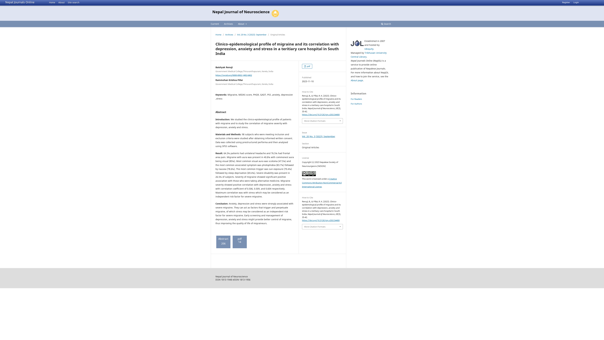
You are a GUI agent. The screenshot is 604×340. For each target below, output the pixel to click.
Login (576, 2)
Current (215, 23)
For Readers (356, 99)
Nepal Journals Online (19, 2)
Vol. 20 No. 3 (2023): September (251, 34)
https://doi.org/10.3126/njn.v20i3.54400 (321, 114)
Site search (73, 2)
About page (357, 80)
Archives (228, 23)
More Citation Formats (314, 120)
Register (566, 2)
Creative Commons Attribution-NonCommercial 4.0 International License (322, 182)
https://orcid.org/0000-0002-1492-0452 (233, 75)
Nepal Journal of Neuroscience (241, 11)
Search (387, 23)
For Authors (356, 103)
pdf (308, 66)
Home (52, 2)
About (61, 2)
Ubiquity (368, 48)
